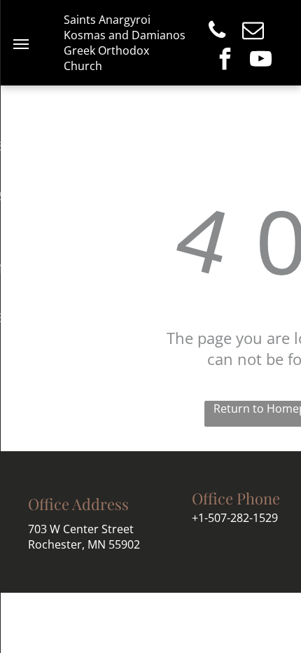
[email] (252, 32)
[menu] (21, 44)
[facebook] (224, 60)
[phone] (217, 32)
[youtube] (260, 60)
